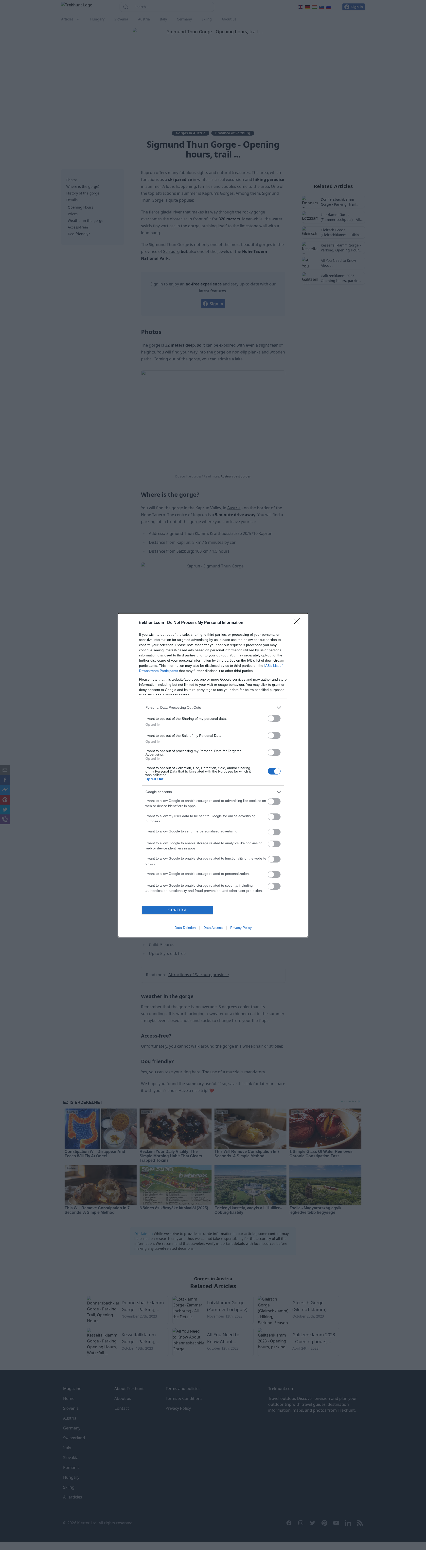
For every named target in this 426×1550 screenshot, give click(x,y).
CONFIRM (177, 910)
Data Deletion (185, 928)
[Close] (298, 623)
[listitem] (213, 707)
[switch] (274, 718)
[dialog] (213, 775)
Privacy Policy (241, 928)
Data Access (213, 928)
